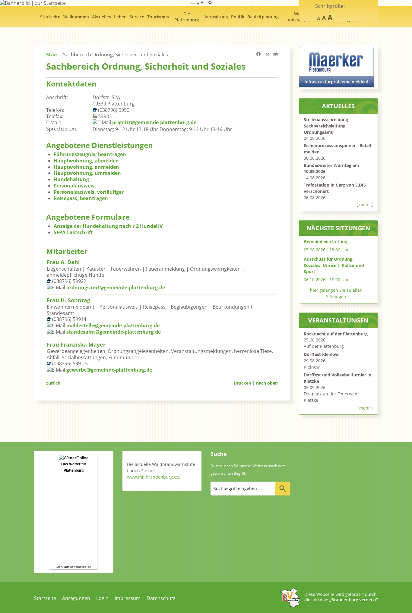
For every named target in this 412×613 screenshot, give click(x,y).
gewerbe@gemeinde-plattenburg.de (109, 369)
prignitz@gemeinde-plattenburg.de (154, 122)
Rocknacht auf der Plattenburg (336, 334)
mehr (364, 204)
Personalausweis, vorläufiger (89, 192)
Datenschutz (161, 598)
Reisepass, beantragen (81, 198)
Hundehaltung (71, 179)
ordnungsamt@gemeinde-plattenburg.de (115, 287)
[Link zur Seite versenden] (267, 54)
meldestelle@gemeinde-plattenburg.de (113, 325)
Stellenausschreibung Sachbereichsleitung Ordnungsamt (326, 126)
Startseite (45, 598)
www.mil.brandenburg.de (153, 477)
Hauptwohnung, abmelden (86, 160)
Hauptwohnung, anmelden (86, 167)
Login (102, 598)
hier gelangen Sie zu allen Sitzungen (336, 293)
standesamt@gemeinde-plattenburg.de (113, 332)
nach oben (267, 383)
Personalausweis (74, 185)
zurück (53, 383)
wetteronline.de (80, 566)
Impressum (128, 598)
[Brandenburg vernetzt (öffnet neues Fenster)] (329, 605)
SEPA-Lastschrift (73, 232)
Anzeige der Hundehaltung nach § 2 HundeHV (108, 226)
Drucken (242, 383)
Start (52, 54)
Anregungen (76, 598)
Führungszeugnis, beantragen (90, 154)
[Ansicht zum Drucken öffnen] (275, 54)
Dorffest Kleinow (321, 354)
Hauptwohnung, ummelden (87, 173)
